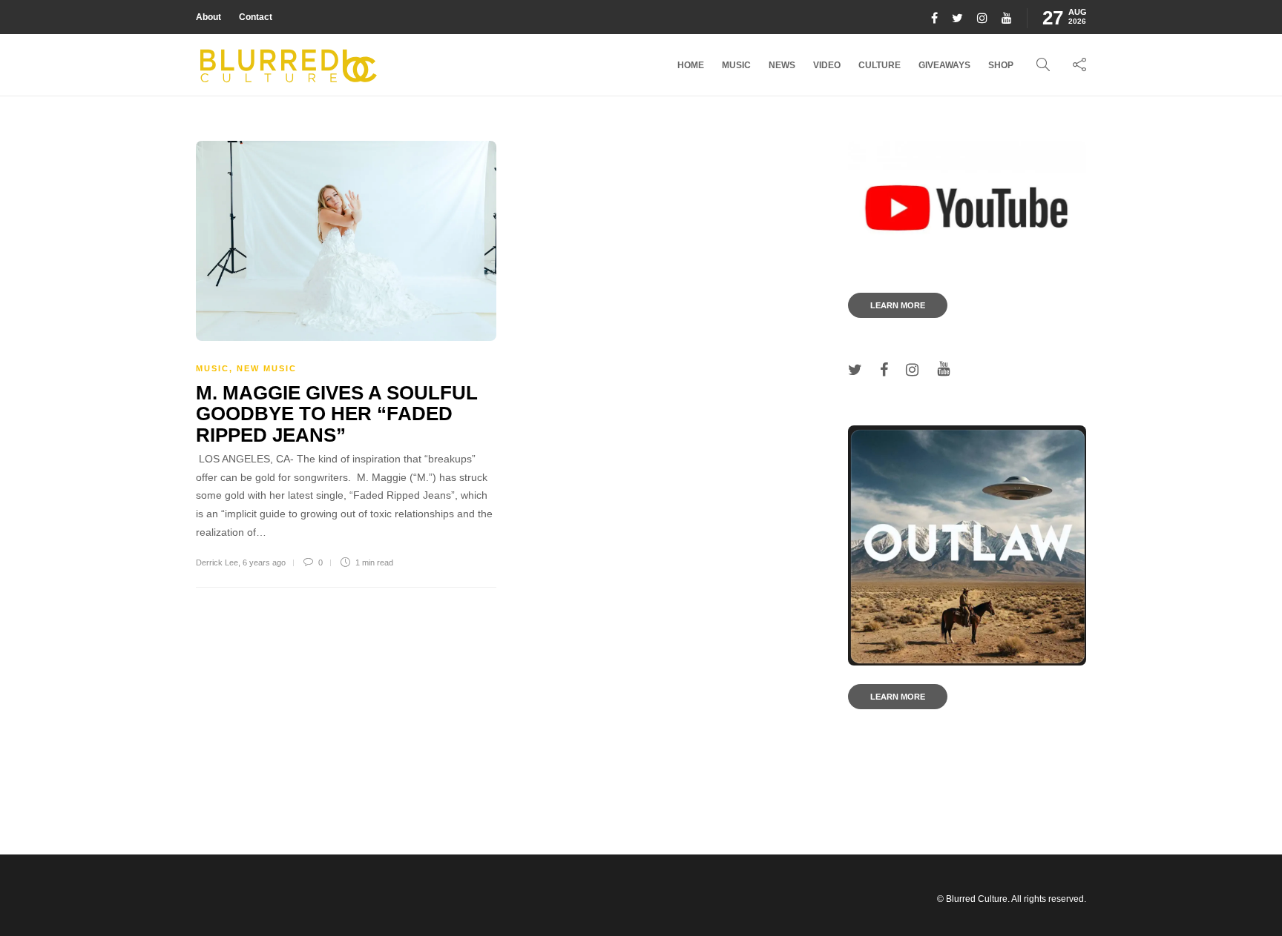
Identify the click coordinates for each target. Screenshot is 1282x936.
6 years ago (264, 562)
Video (827, 65)
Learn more (897, 305)
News (782, 65)
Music (736, 65)
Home (690, 65)
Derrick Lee (217, 562)
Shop (1000, 65)
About (208, 17)
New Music (267, 368)
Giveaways (944, 65)
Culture (879, 65)
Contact (255, 17)
